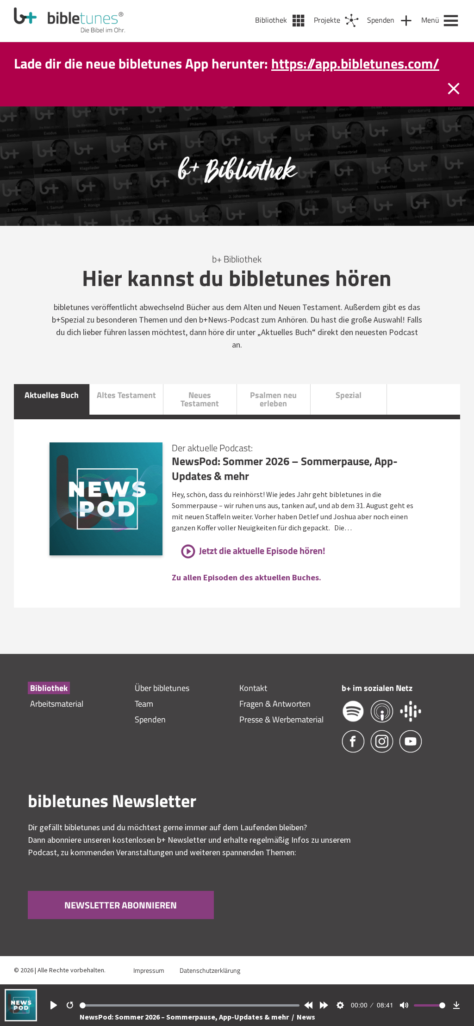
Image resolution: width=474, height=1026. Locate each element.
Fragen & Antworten (275, 703)
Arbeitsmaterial (56, 703)
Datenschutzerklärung (210, 970)
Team (144, 703)
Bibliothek (49, 688)
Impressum (148, 970)
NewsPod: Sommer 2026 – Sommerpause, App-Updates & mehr (185, 1016)
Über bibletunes (162, 688)
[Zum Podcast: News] (21, 1018)
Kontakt (253, 688)
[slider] (190, 1005)
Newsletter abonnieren (120, 905)
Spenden (150, 719)
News (306, 1016)
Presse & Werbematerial (281, 719)
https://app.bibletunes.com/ (355, 63)
